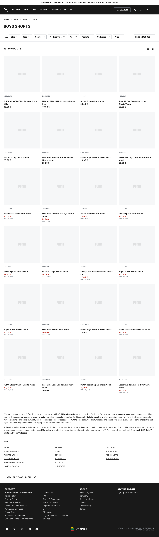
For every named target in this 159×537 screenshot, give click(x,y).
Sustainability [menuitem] (85, 505)
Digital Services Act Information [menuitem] (57, 515)
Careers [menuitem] (83, 509)
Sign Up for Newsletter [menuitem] (127, 492)
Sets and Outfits (11, 459)
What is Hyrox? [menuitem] (86, 492)
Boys (24, 19)
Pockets (85, 37)
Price (117, 37)
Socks (57, 451)
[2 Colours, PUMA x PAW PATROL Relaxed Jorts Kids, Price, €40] (22, 82)
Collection (101, 37)
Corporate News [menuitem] (87, 499)
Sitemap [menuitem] (46, 519)
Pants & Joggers (11, 466)
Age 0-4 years (112, 451)
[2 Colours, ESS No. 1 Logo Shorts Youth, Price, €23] (22, 137)
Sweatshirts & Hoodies (14, 462)
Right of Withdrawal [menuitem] (52, 505)
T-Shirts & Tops (11, 455)
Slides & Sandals (11, 451)
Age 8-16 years (112, 459)
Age (72, 37)
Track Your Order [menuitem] (50, 502)
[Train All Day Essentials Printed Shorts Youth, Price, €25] (137, 82)
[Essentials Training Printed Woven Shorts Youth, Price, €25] (60, 138)
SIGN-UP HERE (112, 2)
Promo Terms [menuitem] (10, 512)
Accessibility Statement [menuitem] (15, 515)
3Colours (84, 152)
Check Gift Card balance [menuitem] (16, 505)
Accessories (60, 459)
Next (6, 441)
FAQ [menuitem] (45, 496)
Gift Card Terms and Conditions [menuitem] (19, 519)
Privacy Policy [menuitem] (11, 499)
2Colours (8, 96)
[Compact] (148, 48)
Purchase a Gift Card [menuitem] (14, 509)
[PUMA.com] (5, 9)
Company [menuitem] (84, 496)
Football (59, 462)
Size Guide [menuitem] (47, 512)
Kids (16, 19)
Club (13, 37)
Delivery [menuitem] (46, 509)
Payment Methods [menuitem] (13, 502)
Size (25, 37)
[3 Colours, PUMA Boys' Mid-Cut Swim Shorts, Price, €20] (98, 137)
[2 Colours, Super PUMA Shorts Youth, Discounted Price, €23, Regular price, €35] (137, 251)
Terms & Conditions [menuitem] (51, 499)
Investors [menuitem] (84, 502)
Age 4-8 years (112, 455)
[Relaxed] (152, 48)
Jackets (58, 447)
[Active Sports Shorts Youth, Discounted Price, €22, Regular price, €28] (22, 251)
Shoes (6, 447)
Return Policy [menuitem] (10, 496)
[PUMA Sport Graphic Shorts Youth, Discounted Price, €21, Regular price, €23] (98, 365)
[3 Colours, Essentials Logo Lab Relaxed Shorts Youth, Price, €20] (137, 138)
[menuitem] (16, 10)
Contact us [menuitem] (48, 492)
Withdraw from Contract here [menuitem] (18, 492)
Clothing (110, 447)
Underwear (60, 466)
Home (7, 19)
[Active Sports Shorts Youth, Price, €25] (98, 80)
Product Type (55, 37)
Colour (38, 37)
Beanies (58, 455)
